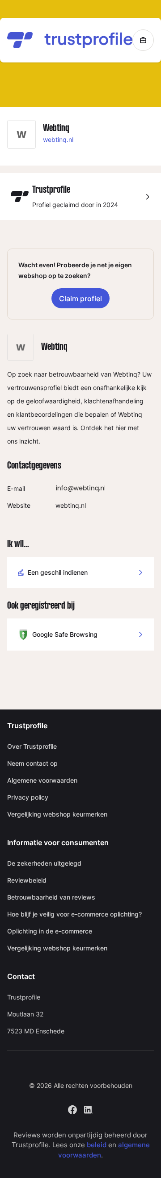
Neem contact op (32, 763)
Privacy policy (27, 797)
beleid (96, 1145)
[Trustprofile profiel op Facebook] (72, 1108)
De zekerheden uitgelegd (44, 863)
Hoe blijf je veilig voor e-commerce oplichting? (74, 914)
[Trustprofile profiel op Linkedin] (88, 1108)
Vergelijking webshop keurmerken (57, 814)
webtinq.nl (58, 139)
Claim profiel (80, 298)
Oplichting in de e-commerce (49, 931)
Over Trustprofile (32, 746)
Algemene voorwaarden (42, 780)
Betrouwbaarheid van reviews (51, 897)
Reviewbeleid (27, 880)
